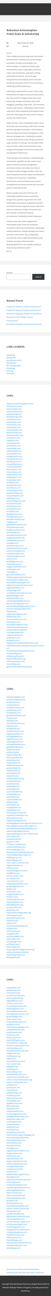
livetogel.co (12, 572)
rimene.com (12, 1171)
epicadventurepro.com (17, 535)
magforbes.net (13, 1053)
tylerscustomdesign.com (18, 1027)
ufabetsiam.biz (13, 760)
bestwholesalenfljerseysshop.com (22, 828)
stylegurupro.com (14, 516)
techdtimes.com (14, 710)
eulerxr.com (12, 558)
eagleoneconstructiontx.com (20, 585)
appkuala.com (13, 1127)
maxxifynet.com (14, 427)
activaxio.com (13, 511)
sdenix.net (11, 1058)
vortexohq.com (13, 532)
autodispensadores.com (17, 624)
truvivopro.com (13, 437)
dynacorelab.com (14, 432)
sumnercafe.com (14, 907)
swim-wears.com (14, 1019)
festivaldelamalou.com (17, 1011)
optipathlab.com (14, 414)
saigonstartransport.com (18, 1150)
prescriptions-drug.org (17, 1042)
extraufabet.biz (13, 773)
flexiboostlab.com (15, 493)
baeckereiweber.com (16, 697)
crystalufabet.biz (14, 799)
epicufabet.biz (13, 797)
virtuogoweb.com (14, 736)
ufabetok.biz (12, 802)
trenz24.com (12, 1090)
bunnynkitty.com (14, 1142)
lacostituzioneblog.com (17, 925)
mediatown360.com (15, 1213)
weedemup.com (14, 616)
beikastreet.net (14, 990)
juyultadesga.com (14, 860)
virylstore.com (13, 1035)
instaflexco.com (14, 487)
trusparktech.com (15, 464)
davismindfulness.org (16, 658)
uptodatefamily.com (16, 918)
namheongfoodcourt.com (18, 1187)
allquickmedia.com (15, 1111)
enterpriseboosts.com (17, 1074)
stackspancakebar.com (17, 1184)
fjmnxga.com (12, 1148)
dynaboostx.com (14, 485)
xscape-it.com (13, 841)
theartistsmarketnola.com (19, 1179)
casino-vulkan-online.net (18, 1208)
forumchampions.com (16, 1006)
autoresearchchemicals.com (19, 1242)
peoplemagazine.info (16, 699)
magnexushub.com (15, 733)
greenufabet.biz (14, 768)
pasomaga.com (13, 946)
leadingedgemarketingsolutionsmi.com (24, 823)
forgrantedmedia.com (16, 1021)
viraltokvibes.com (14, 1048)
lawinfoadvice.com (15, 902)
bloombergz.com (14, 1071)
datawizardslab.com (16, 519)
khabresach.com (14, 1237)
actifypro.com (13, 482)
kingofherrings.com (15, 1119)
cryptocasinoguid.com (16, 820)
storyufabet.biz (13, 794)
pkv (8, 1269)
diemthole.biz (13, 1106)
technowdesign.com (16, 849)
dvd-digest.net (13, 1177)
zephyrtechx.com (14, 474)
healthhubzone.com (16, 723)
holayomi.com (13, 640)
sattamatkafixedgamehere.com (21, 606)
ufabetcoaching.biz (15, 656)
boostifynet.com (14, 469)
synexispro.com (13, 637)
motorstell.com (14, 1037)
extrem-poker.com (15, 875)
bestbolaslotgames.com (18, 603)
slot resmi (14, 1269)
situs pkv (10, 373)
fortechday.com (14, 664)
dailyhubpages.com (15, 595)
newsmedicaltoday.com (17, 629)
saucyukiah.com (14, 987)
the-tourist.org (13, 1063)
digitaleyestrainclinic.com (18, 1216)
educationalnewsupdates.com (20, 403)
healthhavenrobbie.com (17, 579)
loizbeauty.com (13, 1095)
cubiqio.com (12, 522)
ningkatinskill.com (15, 894)
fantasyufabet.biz (14, 757)
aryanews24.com (14, 839)
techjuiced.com (13, 728)
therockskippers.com (16, 1198)
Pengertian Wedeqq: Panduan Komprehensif (24, 306)
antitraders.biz (13, 836)
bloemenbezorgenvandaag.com (21, 1134)
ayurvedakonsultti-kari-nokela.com (22, 833)
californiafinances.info (17, 1163)
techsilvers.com (14, 891)
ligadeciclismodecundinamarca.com (22, 643)
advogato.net (13, 1066)
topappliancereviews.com (18, 1229)
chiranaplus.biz (13, 1182)
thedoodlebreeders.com (17, 883)
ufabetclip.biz (13, 752)
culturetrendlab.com (16, 551)
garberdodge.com (14, 1016)
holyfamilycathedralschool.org (20, 650)
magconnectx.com (15, 635)
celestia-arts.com (14, 1003)
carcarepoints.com (15, 881)
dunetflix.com (13, 910)
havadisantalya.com (15, 707)
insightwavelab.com (16, 537)
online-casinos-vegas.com (18, 1221)
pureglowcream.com (16, 1132)
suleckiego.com (13, 1248)
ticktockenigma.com (16, 556)
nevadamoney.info (15, 1169)
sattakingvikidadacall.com (18, 600)
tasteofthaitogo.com (16, 1140)
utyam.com (12, 923)
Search (10, 272)
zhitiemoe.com (13, 931)
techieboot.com (14, 712)
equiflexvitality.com (15, 587)
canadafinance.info (15, 1166)
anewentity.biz (13, 1124)
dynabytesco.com (14, 514)
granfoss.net (12, 1200)
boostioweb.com (14, 408)
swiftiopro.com (13, 498)
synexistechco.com (15, 435)
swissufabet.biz (13, 762)
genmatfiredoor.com (16, 574)
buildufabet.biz (13, 810)
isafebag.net (12, 1069)
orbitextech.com (14, 564)
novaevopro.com (14, 461)
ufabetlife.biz (13, 775)
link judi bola (24, 1269)
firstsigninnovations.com (18, 1013)
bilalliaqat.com (13, 622)
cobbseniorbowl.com (16, 847)
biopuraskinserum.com (17, 1161)
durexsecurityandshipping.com (20, 852)
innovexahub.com (14, 430)
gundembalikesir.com (16, 715)
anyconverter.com (15, 1098)
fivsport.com (12, 896)
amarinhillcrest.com (16, 1061)
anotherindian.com (15, 936)
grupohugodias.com (15, 886)
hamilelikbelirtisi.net (16, 501)
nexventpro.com (14, 472)
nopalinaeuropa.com (16, 954)
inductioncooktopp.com (17, 627)
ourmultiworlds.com (16, 995)
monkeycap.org (13, 1056)
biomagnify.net (13, 957)
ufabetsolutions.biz (15, 778)
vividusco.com (13, 440)
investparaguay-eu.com (17, 870)
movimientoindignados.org (19, 912)
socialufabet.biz (14, 781)
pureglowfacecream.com (18, 1116)
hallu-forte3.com (14, 1192)
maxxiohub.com (14, 448)
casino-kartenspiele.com (18, 1077)
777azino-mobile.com (16, 844)
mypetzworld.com (15, 865)
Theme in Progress (23, 1287)
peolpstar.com (13, 1024)
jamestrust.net (13, 1087)
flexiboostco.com (14, 406)
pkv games (11, 357)
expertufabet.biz (14, 754)
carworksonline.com (16, 1029)
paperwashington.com (17, 614)
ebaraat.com (12, 726)
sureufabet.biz (13, 789)
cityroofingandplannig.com (19, 854)
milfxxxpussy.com (14, 915)
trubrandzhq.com (14, 466)
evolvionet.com (13, 419)
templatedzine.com (15, 899)
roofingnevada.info (15, 632)
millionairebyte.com (16, 661)
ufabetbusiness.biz (15, 765)
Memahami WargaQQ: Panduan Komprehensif (24, 313)
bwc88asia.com (13, 873)
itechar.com (12, 718)
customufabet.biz (14, 791)
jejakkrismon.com (14, 1103)
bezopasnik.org (13, 1145)
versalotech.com (14, 503)
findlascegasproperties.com (19, 577)
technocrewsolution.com (18, 1045)
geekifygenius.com (15, 561)
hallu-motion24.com (16, 1195)
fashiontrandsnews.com (17, 815)
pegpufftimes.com (15, 1000)
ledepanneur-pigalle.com (18, 1174)
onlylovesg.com (14, 590)
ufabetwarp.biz (13, 749)
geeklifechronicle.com (17, 524)
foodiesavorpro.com (16, 529)
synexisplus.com (14, 422)
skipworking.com (14, 1092)
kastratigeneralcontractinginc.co (21, 825)
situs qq (10, 370)
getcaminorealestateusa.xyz (19, 666)
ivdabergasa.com (14, 857)
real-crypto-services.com (18, 862)
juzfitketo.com (13, 944)
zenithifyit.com (13, 445)
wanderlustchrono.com (17, 548)
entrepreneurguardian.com (19, 608)
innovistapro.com (14, 490)
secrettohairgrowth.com (18, 1137)
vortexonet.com (14, 424)
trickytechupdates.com (17, 1232)
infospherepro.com (15, 527)
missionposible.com (16, 1219)
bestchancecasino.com (17, 619)
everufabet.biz (13, 804)
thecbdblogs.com (14, 1240)
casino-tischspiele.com (17, 1082)
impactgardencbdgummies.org (20, 949)
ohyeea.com (12, 928)
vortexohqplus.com (15, 495)
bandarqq (11, 355)
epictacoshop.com (15, 1158)
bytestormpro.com (15, 545)
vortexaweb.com (14, 453)
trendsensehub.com (15, 553)
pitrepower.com (14, 1211)
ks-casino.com (13, 878)
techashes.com (13, 702)
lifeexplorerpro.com (16, 540)
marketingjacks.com (16, 1227)
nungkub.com (13, 933)
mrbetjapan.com (14, 1121)
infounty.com (12, 868)
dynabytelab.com (14, 416)
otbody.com (12, 1085)
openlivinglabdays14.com (18, 831)
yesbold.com (12, 720)
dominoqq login (14, 365)
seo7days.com (13, 1129)
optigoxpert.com (14, 477)
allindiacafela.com (15, 1203)
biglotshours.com (14, 739)
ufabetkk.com (13, 1108)
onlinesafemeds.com (16, 744)
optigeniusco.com (15, 456)
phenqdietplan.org (15, 904)
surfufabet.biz (13, 783)
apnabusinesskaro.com (17, 1245)
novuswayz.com (14, 480)
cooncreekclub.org (15, 998)
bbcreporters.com (15, 818)
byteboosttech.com (15, 731)
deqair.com (11, 889)
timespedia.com (14, 1100)
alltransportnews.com (17, 812)
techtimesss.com (14, 1032)
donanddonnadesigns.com (18, 582)
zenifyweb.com (13, 569)
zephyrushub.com (14, 411)
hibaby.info (11, 611)
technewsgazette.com (17, 1113)
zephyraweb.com (14, 451)
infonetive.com (13, 1156)
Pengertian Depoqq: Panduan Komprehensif (24, 310)
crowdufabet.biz (14, 807)
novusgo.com (12, 543)
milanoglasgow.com (16, 1190)
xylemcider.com (13, 939)
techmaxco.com (14, 506)
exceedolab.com (14, 508)
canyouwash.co (13, 704)
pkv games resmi (14, 360)
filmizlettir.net (13, 992)
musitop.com (12, 920)
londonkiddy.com (14, 653)
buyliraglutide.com (15, 741)
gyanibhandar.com (15, 747)
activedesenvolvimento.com (19, 593)
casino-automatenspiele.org (19, 1079)
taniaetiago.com (14, 941)
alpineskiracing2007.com (18, 1205)
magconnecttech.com (16, 566)
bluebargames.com (15, 1008)
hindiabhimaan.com (15, 1234)
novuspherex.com (14, 458)
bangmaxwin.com (14, 1153)
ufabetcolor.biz (13, 770)
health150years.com (16, 1040)
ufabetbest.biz (13, 786)
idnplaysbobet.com (15, 598)
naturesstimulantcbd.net (18, 952)
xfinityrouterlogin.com (17, 1224)
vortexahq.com (13, 443)
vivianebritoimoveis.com (18, 1050)
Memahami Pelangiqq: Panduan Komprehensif (24, 324)
